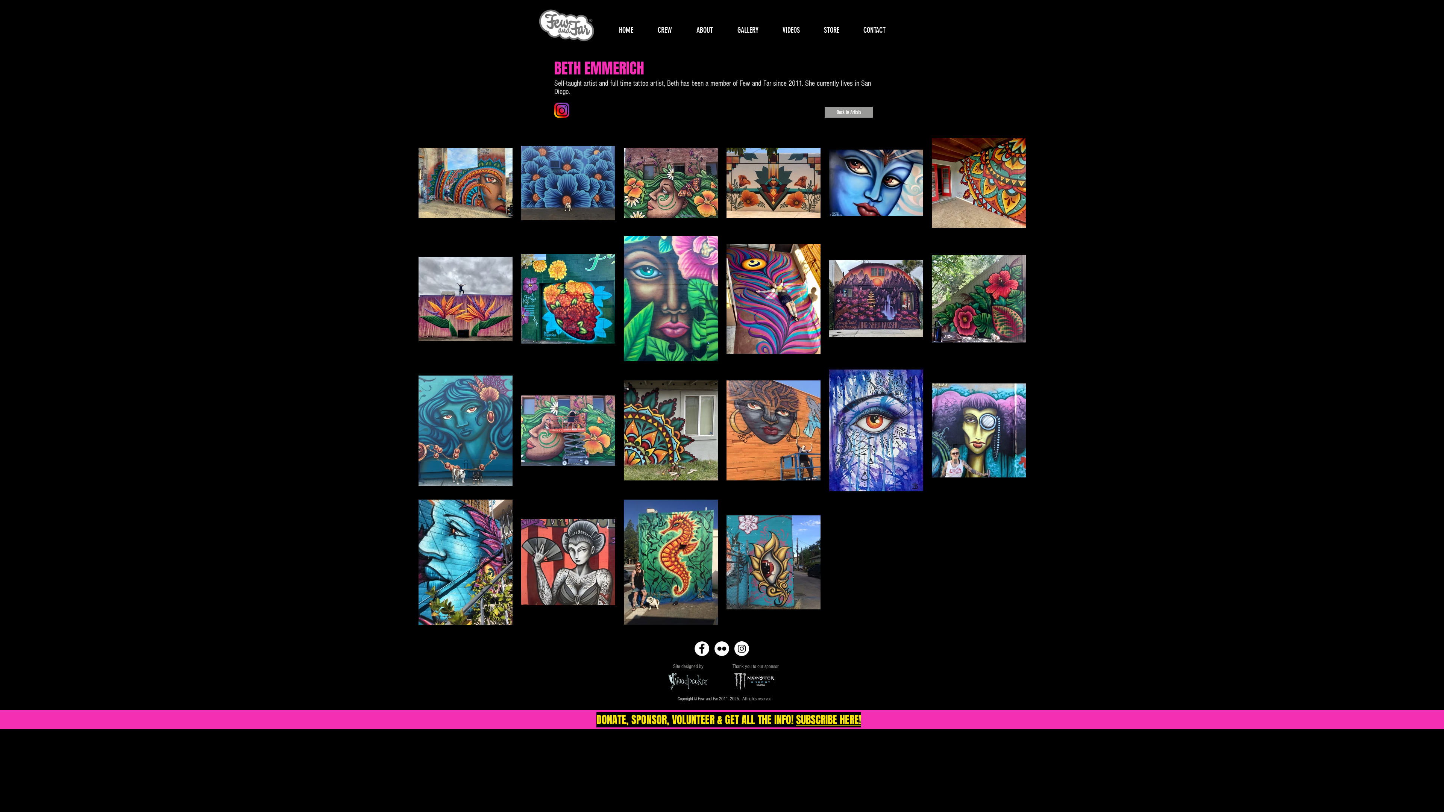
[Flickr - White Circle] (721, 648)
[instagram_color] (561, 110)
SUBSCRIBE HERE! (828, 719)
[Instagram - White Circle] (741, 648)
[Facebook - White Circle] (702, 648)
